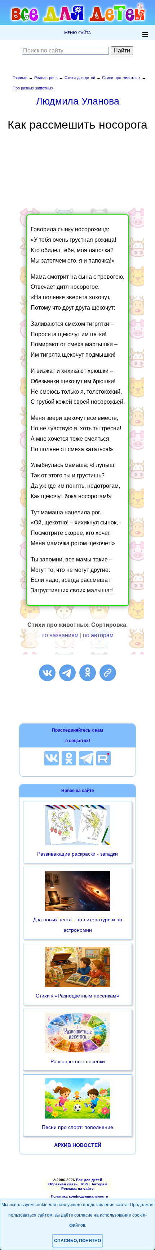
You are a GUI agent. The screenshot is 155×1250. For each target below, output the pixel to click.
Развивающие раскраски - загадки (77, 854)
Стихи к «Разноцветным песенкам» (77, 996)
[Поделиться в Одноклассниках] (87, 673)
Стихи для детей (80, 77)
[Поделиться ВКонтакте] (47, 673)
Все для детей (89, 1180)
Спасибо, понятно (77, 1240)
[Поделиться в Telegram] (67, 673)
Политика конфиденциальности (79, 1196)
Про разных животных (33, 88)
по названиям (60, 635)
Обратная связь (63, 1184)
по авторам (98, 635)
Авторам (99, 1184)
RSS (84, 1184)
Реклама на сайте (77, 1188)
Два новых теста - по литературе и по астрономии (77, 925)
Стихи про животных (121, 77)
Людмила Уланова (77, 101)
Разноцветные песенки (77, 1061)
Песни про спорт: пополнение (77, 1127)
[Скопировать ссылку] (107, 673)
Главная (20, 77)
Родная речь (46, 77)
